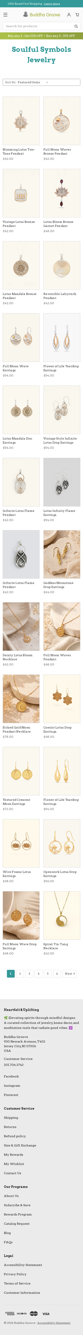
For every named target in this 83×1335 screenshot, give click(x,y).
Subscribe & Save (17, 1205)
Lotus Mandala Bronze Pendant (19, 296)
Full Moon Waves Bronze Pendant (57, 151)
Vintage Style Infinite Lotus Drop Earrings (60, 440)
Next (68, 973)
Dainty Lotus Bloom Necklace (18, 657)
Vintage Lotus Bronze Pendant (19, 224)
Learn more (45, 4)
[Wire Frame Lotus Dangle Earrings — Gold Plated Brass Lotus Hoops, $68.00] (21, 843)
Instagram (12, 1085)
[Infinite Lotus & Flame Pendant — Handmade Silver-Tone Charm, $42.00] (21, 482)
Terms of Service (17, 1283)
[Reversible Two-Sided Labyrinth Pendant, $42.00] (61, 265)
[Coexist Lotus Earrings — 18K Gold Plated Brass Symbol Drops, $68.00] (61, 699)
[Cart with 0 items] (77, 15)
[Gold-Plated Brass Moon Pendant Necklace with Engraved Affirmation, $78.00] (21, 699)
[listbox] (33, 82)
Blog (7, 1233)
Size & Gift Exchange (20, 1145)
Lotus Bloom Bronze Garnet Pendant (58, 224)
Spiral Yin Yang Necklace (55, 946)
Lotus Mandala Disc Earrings (17, 440)
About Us (11, 1196)
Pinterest (11, 1095)
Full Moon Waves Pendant (57, 657)
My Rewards (13, 1154)
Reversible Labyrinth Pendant (59, 296)
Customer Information (22, 1293)
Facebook (11, 1076)
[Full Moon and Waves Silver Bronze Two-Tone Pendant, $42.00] (61, 121)
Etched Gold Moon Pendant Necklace (17, 729)
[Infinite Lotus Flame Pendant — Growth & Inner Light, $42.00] (21, 554)
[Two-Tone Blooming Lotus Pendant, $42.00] (21, 121)
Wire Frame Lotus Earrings (17, 874)
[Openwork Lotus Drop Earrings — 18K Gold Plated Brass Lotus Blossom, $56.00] (61, 843)
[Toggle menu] (5, 14)
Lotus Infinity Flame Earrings (59, 513)
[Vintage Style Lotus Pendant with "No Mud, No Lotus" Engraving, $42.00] (21, 193)
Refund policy (15, 1136)
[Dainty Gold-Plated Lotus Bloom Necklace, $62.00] (21, 626)
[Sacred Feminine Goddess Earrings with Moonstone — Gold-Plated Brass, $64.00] (61, 554)
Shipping (11, 1117)
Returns (10, 1127)
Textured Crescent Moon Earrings (16, 802)
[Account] (69, 15)
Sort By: (10, 82)
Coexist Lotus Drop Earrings (57, 729)
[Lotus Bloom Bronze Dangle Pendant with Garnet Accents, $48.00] (61, 193)
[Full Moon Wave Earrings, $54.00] (21, 337)
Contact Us (12, 1173)
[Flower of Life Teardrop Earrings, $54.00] (61, 337)
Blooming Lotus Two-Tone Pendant (19, 151)
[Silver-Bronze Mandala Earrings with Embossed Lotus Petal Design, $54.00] (21, 410)
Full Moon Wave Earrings (16, 368)
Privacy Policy (15, 1274)
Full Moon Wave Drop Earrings (20, 946)
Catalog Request (17, 1224)
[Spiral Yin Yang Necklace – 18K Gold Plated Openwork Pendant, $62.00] (61, 915)
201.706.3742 (14, 1065)
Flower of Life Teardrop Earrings (61, 368)
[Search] (76, 26)
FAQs (8, 1242)
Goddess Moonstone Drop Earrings (58, 585)
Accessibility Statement (23, 1265)
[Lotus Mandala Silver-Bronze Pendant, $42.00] (21, 265)
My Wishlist (14, 1164)
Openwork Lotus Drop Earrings (60, 874)
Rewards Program (18, 1214)
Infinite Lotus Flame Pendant (18, 513)
